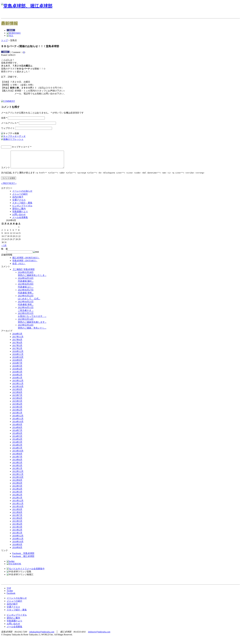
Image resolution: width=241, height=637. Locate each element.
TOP (9, 588)
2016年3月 (17, 372)
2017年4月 (17, 342)
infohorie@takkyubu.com (99, 632)
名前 (4, 118)
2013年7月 (17, 457)
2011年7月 (17, 515)
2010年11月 (17, 538)
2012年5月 (17, 486)
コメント (5, 167)
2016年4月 (17, 369)
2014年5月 (17, 436)
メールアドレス (9, 123)
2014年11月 (17, 418)
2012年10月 (17, 477)
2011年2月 (17, 530)
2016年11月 (17, 354)
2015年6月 (17, 398)
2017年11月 (17, 337)
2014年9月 (17, 424)
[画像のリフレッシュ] (12, 139)
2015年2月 (17, 410)
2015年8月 (17, 392)
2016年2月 (17, 375)
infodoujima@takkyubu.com (41, 632)
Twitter (10, 590)
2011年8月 (17, 512)
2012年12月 (17, 471)
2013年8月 (17, 454)
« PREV (5, 183)
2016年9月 (17, 360)
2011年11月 (17, 503)
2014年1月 (17, 448)
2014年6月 (17, 433)
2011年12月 (17, 500)
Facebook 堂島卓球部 (23, 553)
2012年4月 (17, 489)
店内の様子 (17, 197)
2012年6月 (17, 483)
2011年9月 (17, 509)
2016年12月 (17, 351)
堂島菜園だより (20, 211)
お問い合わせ (19, 214)
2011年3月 (17, 527)
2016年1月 (17, 377)
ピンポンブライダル (22, 205)
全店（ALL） (19, 263)
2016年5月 (17, 366)
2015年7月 (17, 395)
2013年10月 (17, 451)
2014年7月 (17, 430)
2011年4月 (17, 524)
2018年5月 (17, 334)
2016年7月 (17, 363)
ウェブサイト (8, 128)
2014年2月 (17, 445)
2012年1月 (17, 497)
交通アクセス (19, 200)
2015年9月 (17, 389)
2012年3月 (17, 492)
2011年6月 (17, 518)
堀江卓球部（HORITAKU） (26, 257)
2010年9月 (17, 544)
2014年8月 (17, 427)
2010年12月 (17, 536)
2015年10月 (17, 386)
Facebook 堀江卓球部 (23, 556)
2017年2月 (17, 348)
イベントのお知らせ (22, 191)
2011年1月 (17, 533)
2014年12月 (17, 416)
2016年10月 (17, 357)
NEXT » (12, 183)
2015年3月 (17, 407)
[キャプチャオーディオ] (13, 136)
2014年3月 (17, 442)
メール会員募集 (20, 217)
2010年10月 (17, 541)
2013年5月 (17, 462)
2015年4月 (17, 404)
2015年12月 (17, 380)
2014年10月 (17, 421)
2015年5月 (17, 401)
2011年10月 (17, 506)
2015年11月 (17, 383)
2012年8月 (17, 480)
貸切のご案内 (19, 208)
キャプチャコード (21, 147)
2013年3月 (17, 465)
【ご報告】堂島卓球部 (23, 269)
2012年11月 (17, 474)
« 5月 (4, 245)
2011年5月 (17, 521)
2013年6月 (17, 459)
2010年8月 (17, 547)
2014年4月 (17, 439)
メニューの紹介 (20, 194)
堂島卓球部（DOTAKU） (25, 260)
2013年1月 (17, 468)
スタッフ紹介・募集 (22, 203)
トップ (4, 40)
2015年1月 (17, 413)
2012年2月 (17, 495)
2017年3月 (17, 345)
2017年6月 (17, 339)
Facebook (11, 593)
